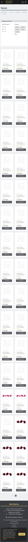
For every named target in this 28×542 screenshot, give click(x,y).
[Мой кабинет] (25, 2)
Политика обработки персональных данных (15, 520)
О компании (14, 521)
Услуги (14, 524)
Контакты (14, 526)
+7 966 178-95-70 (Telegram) (15, 514)
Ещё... (16, 34)
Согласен (22, 534)
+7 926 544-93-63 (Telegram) (13, 510)
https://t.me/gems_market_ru (15, 517)
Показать (14, 41)
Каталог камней (14, 523)
